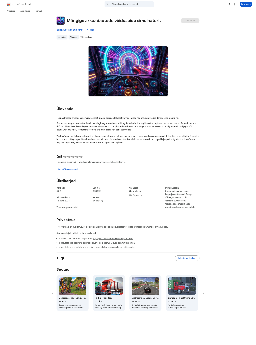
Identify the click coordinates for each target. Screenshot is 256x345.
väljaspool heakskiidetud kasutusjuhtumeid (113, 238)
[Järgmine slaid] (203, 293)
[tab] (11, 11)
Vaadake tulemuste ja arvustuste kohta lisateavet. (102, 162)
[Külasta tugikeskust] (187, 258)
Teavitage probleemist (67, 207)
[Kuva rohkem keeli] (102, 201)
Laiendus (62, 37)
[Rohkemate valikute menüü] (229, 4)
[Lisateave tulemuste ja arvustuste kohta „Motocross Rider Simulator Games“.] (65, 301)
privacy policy (161, 227)
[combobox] (132, 4)
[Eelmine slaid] (52, 293)
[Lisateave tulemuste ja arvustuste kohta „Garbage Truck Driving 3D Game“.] (175, 301)
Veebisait (137, 191)
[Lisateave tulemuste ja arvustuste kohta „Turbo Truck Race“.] (102, 301)
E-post (136, 195)
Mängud (73, 37)
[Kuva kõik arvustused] (68, 169)
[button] (235, 4)
